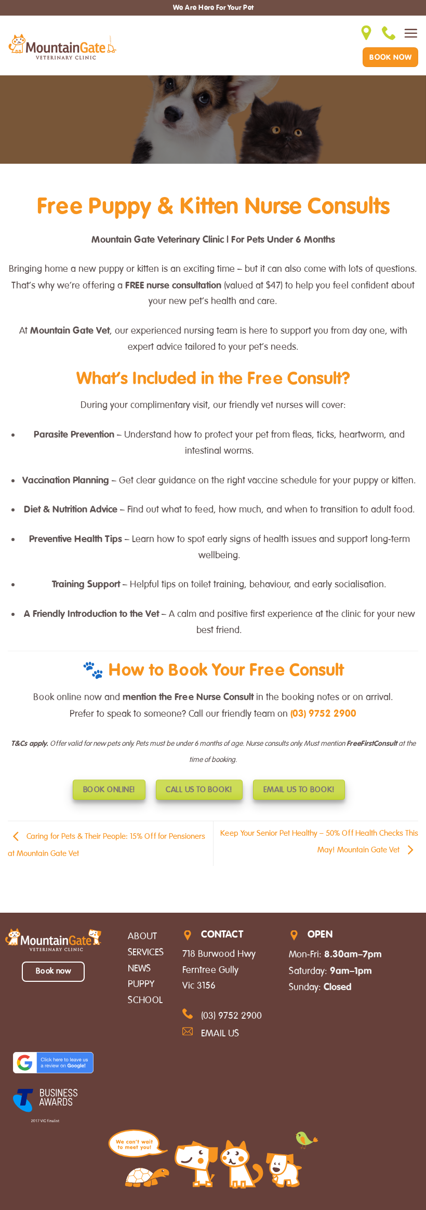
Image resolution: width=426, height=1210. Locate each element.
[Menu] (410, 33)
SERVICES (146, 952)
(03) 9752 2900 (323, 713)
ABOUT (142, 936)
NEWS (139, 968)
